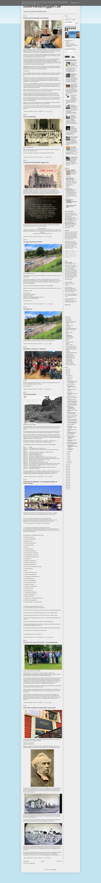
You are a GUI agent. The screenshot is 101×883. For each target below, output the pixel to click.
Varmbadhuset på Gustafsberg (70, 449)
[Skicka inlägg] (45, 111)
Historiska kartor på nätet (70, 329)
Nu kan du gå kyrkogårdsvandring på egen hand (71, 427)
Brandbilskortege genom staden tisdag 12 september (71, 437)
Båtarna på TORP (70, 434)
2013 (67, 479)
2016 (67, 474)
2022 (67, 464)
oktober (68, 378)
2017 (67, 472)
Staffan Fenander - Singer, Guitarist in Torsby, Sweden (71, 206)
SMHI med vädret (69, 344)
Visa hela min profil (68, 279)
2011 (67, 482)
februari (68, 461)
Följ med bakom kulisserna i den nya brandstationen (72, 420)
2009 (67, 485)
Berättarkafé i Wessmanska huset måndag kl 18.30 (72, 443)
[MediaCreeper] (72, 57)
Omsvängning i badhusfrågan (73, 147)
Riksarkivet (68, 339)
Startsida (42, 861)
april (68, 458)
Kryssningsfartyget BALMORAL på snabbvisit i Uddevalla (72, 446)
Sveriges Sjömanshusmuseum (71, 347)
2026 (67, 369)
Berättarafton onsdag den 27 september (34, 349)
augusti (68, 451)
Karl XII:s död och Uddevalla (74, 96)
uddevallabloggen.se (42, 6)
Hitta (67, 331)
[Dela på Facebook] (50, 111)
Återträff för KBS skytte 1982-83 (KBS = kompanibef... (72, 402)
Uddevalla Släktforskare (70, 355)
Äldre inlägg (59, 861)
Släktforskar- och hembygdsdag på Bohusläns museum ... (71, 407)
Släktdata (67, 343)
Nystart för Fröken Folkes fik (72, 415)
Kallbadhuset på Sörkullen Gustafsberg (72, 440)
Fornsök (67, 324)
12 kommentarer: (40, 111)
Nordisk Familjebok (69, 337)
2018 (67, 471)
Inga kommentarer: (40, 303)
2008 (67, 487)
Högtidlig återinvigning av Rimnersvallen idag (71, 413)
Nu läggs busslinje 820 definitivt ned (74, 158)
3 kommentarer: (40, 157)
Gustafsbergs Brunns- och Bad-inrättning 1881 (72, 433)
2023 (67, 374)
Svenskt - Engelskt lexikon (71, 346)
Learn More (73, 2)
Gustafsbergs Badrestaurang (71, 328)
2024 (67, 372)
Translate (73, 19)
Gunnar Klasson (69, 262)
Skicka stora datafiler (70, 341)
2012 (67, 480)
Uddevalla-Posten (69, 359)
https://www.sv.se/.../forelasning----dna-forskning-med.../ (39, 523)
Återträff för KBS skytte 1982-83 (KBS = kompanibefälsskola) (40, 642)
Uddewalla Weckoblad (70, 43)
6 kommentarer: (40, 343)
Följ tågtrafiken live (69, 325)
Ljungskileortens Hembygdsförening (69, 336)
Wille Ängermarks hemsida (71, 364)
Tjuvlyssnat (68, 351)
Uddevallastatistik (69, 360)
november (69, 377)
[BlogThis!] (48, 111)
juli (67, 453)
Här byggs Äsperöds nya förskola (32, 242)
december (69, 375)
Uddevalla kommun (69, 354)
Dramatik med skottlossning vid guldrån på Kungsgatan (74, 75)
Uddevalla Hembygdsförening (71, 352)
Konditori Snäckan (69, 332)
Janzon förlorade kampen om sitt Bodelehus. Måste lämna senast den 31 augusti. (74, 85)
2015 (67, 476)
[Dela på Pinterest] (51, 111)
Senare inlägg (26, 861)
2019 (67, 469)
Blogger (54, 869)
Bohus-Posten (69, 188)
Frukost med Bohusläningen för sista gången (35, 18)
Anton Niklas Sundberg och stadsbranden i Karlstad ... (72, 404)
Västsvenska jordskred (29, 394)
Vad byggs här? (27, 309)
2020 (67, 468)
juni (68, 454)
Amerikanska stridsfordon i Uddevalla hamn (74, 116)
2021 (67, 466)
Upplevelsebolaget (69, 361)
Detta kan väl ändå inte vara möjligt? (74, 137)
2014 (67, 477)
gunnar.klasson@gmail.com (70, 288)
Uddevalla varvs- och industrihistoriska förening (70, 357)
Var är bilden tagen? (70, 424)
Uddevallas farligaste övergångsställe (74, 127)
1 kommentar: (39, 389)
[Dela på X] (49, 111)
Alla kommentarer (69, 52)
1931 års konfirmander (29, 116)
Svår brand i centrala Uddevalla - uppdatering (74, 106)
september (69, 380)
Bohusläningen (68, 320)
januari (68, 462)
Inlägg (67, 50)
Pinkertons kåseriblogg (70, 170)
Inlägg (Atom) (32, 863)
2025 (67, 370)
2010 (67, 484)
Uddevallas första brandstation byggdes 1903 (36, 162)
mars (68, 459)
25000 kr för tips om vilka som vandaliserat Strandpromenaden (74, 64)
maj (68, 456)
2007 (67, 488)
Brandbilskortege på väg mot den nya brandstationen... (72, 422)
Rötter (67, 340)
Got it (78, 2)
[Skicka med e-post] (47, 111)
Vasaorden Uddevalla (70, 363)
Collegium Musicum (69, 322)
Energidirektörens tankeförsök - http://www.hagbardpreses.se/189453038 (71, 201)
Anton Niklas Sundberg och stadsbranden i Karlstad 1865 (39, 707)
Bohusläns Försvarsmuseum (71, 321)
